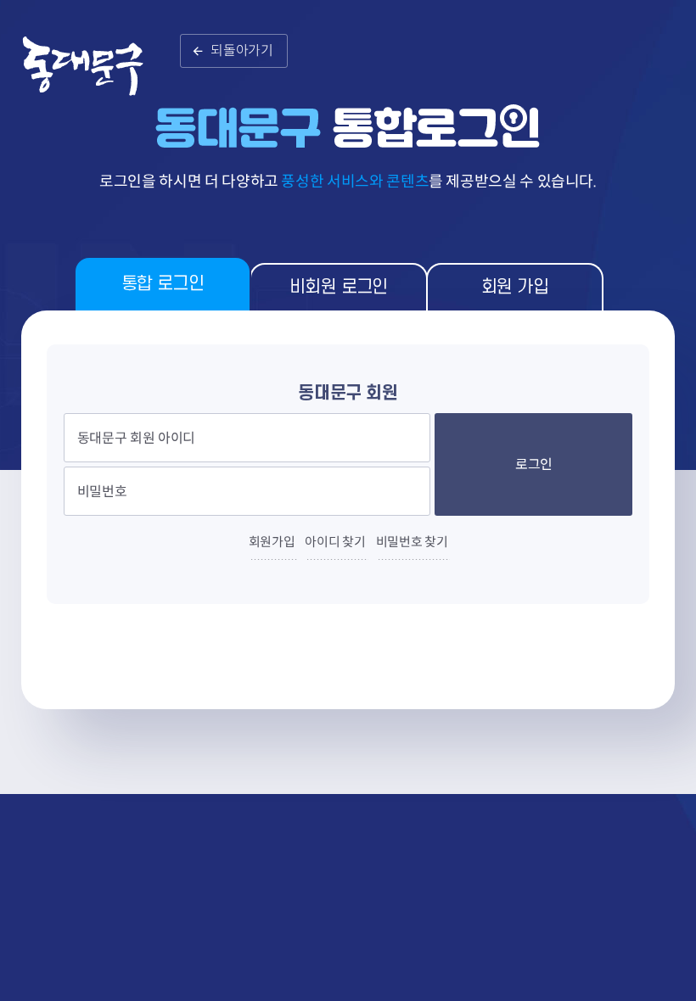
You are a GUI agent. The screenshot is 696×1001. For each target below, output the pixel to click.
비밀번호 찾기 (412, 542)
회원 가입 (514, 287)
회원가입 (272, 542)
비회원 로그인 (338, 287)
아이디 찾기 (335, 542)
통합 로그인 (162, 284)
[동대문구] (93, 75)
